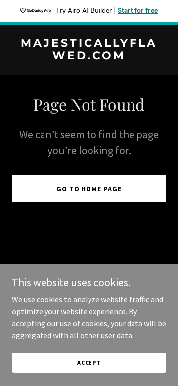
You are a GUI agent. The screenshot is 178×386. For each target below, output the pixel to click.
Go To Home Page (89, 188)
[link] (89, 56)
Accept (89, 362)
